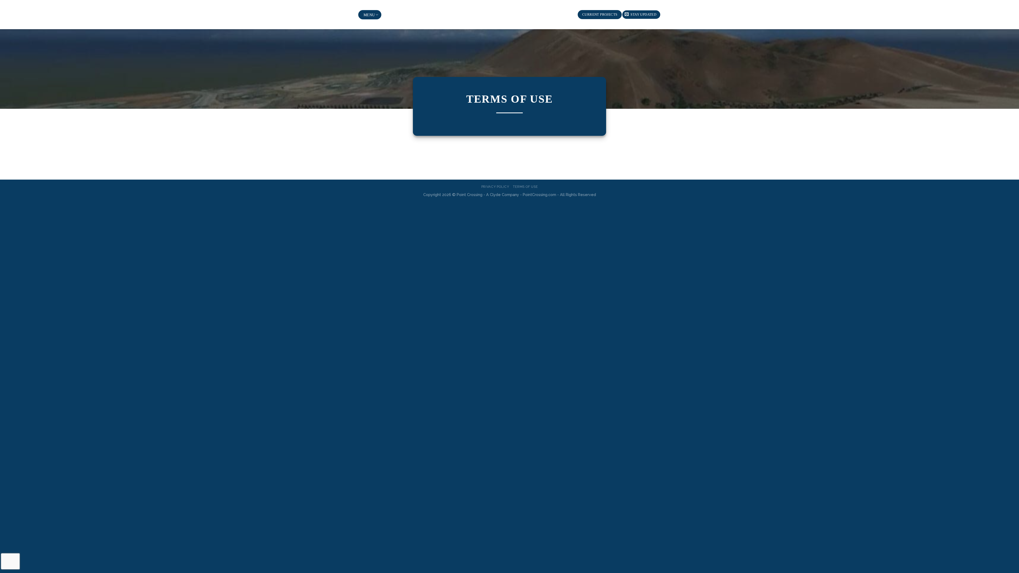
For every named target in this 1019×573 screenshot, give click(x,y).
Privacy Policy (495, 187)
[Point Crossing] (509, 15)
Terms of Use (525, 187)
